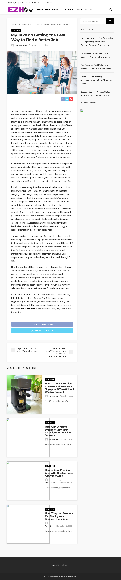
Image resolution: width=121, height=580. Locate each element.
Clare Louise (50, 483)
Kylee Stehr (53, 396)
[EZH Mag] (21, 9)
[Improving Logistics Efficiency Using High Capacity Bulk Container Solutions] (28, 437)
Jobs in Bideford (29, 308)
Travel (71, 9)
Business (55, 9)
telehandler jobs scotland (58, 187)
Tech (64, 9)
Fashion (79, 9)
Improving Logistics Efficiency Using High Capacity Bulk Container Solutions (58, 431)
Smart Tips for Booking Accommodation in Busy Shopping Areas (96, 80)
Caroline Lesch (21, 45)
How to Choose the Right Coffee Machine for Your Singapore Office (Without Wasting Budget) (59, 388)
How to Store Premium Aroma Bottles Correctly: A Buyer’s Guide (59, 473)
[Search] (110, 9)
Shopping (89, 9)
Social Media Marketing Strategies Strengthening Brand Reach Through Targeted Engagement (96, 41)
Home (47, 9)
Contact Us (37, 2)
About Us (49, 2)
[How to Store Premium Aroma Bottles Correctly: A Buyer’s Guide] (28, 480)
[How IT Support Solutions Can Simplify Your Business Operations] (28, 524)
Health (40, 9)
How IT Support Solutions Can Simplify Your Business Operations (59, 516)
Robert (48, 526)
